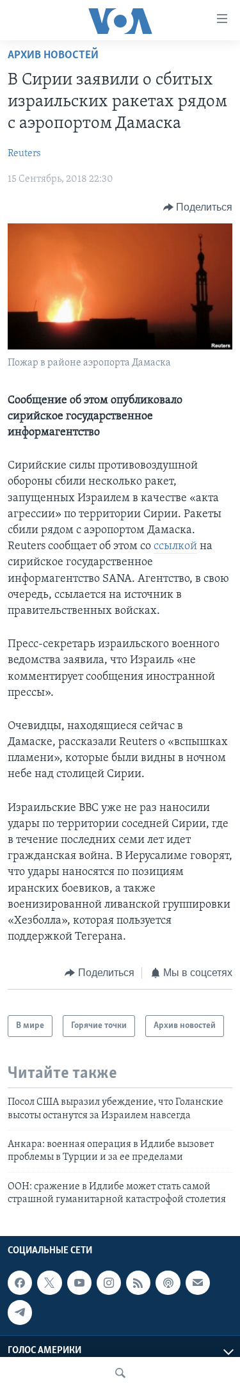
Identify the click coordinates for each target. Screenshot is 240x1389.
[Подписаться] (198, 1283)
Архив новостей (53, 55)
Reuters (24, 154)
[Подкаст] (168, 1283)
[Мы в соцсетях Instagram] (109, 1283)
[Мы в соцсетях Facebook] (20, 1283)
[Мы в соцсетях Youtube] (79, 1283)
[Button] (198, 207)
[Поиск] (120, 1373)
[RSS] (138, 1283)
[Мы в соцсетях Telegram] (20, 1312)
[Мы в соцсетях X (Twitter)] (49, 1283)
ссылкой (175, 546)
